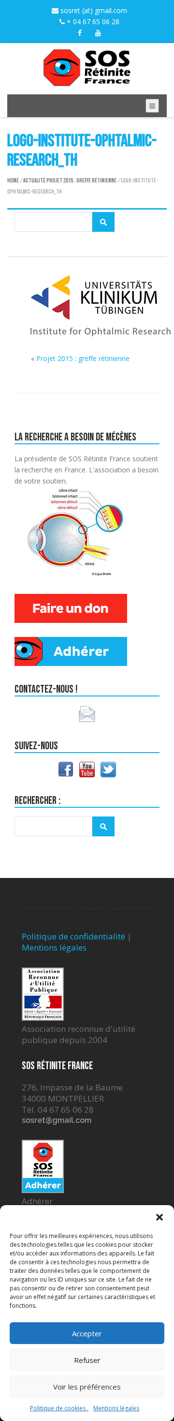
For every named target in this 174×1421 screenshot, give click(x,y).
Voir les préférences (87, 1386)
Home (13, 180)
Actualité (34, 180)
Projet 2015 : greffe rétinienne (81, 180)
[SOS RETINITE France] (87, 80)
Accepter (87, 1333)
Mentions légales (116, 1408)
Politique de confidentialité (73, 936)
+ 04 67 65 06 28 (92, 21)
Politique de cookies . (59, 1408)
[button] (159, 1217)
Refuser (87, 1360)
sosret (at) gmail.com (92, 10)
